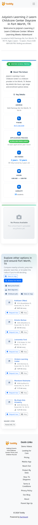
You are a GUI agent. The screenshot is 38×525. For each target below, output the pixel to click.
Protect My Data (26, 471)
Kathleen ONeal (20, 301)
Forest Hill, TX (10, 425)
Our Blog (26, 495)
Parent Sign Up (27, 503)
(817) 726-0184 (19, 126)
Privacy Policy (26, 491)
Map (25, 313)
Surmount (24, 517)
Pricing (26, 457)
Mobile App (26, 462)
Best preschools (13, 286)
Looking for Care (26, 452)
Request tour (13, 313)
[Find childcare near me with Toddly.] (7, 4)
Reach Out (26, 466)
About (26, 499)
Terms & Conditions (26, 485)
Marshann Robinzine (22, 381)
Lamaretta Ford (20, 340)
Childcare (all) (13, 294)
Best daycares (13, 290)
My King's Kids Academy (19, 401)
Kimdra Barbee (20, 320)
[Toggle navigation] (34, 4)
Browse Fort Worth (14, 281)
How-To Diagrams (26, 478)
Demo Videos (26, 446)
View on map (12, 276)
